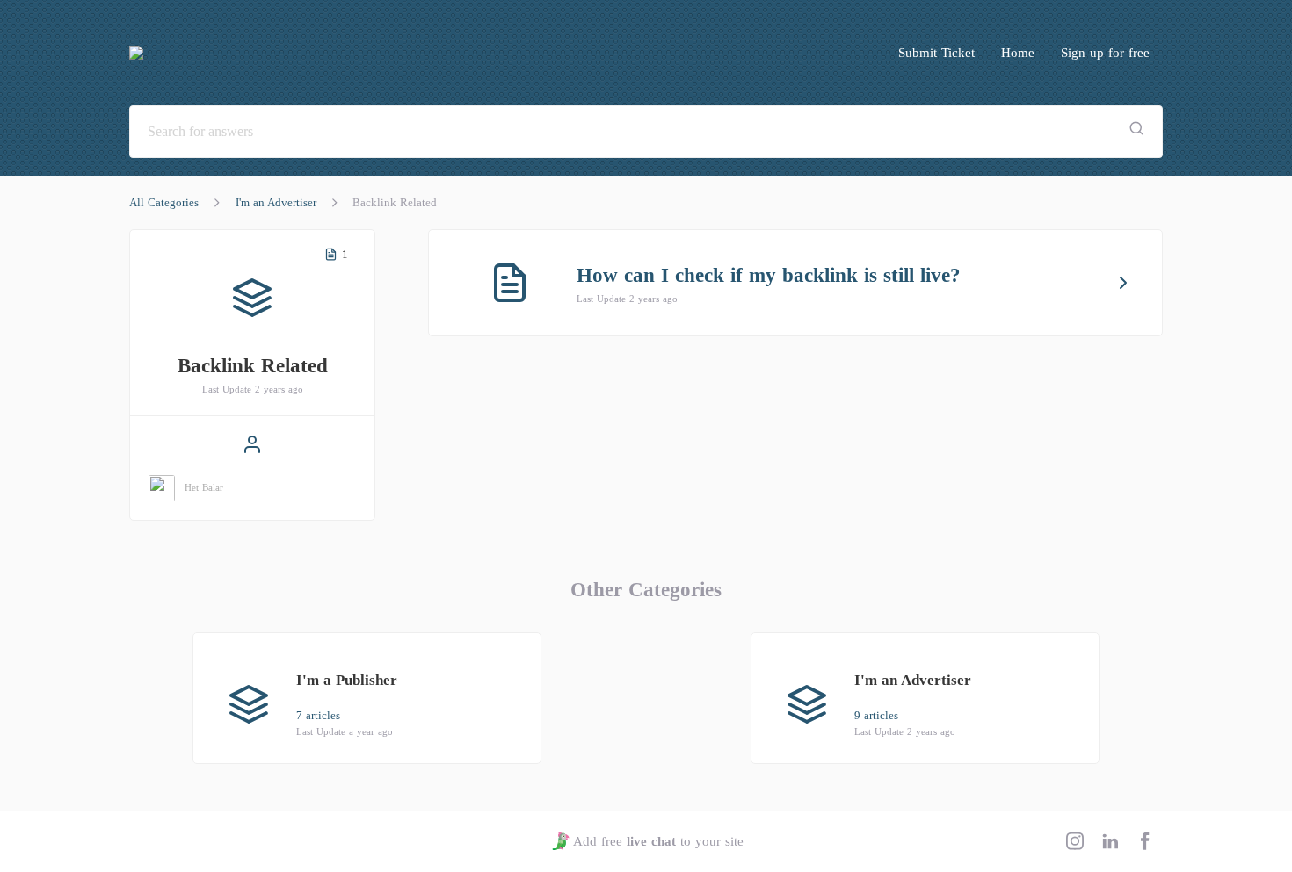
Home (1017, 53)
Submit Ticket (936, 53)
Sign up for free (1105, 53)
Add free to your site (658, 841)
